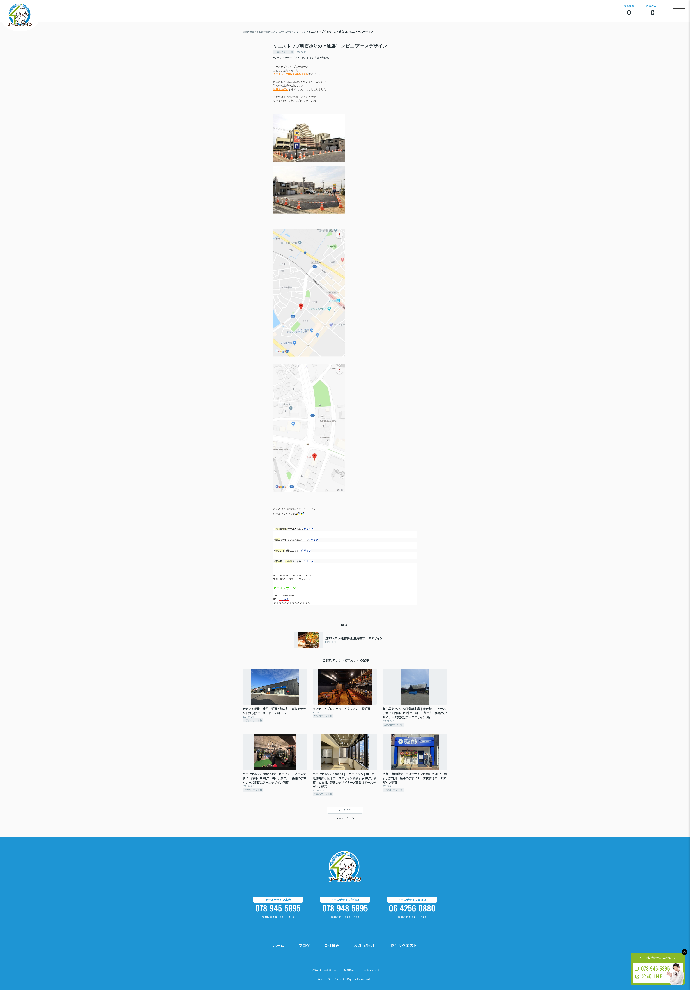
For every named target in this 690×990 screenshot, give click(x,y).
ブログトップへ (345, 817)
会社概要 (331, 945)
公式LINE (652, 976)
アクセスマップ (370, 970)
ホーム (278, 945)
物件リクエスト (404, 945)
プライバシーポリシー (323, 970)
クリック (308, 528)
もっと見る (345, 810)
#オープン (291, 57)
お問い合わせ (365, 945)
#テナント (279, 57)
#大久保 (324, 57)
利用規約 (349, 970)
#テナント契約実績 (308, 57)
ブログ (304, 945)
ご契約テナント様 (283, 52)
